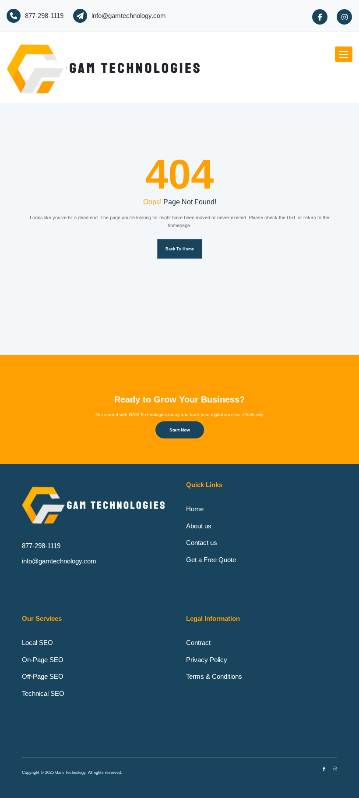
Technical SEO (43, 693)
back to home (179, 249)
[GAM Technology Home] (107, 67)
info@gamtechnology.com (129, 15)
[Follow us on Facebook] (319, 17)
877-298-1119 (44, 15)
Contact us (201, 542)
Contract (198, 642)
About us (198, 526)
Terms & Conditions (214, 676)
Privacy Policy (206, 659)
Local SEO (37, 642)
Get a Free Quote (211, 559)
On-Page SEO (42, 659)
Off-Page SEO (42, 676)
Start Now (179, 430)
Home (195, 509)
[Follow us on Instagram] (344, 17)
